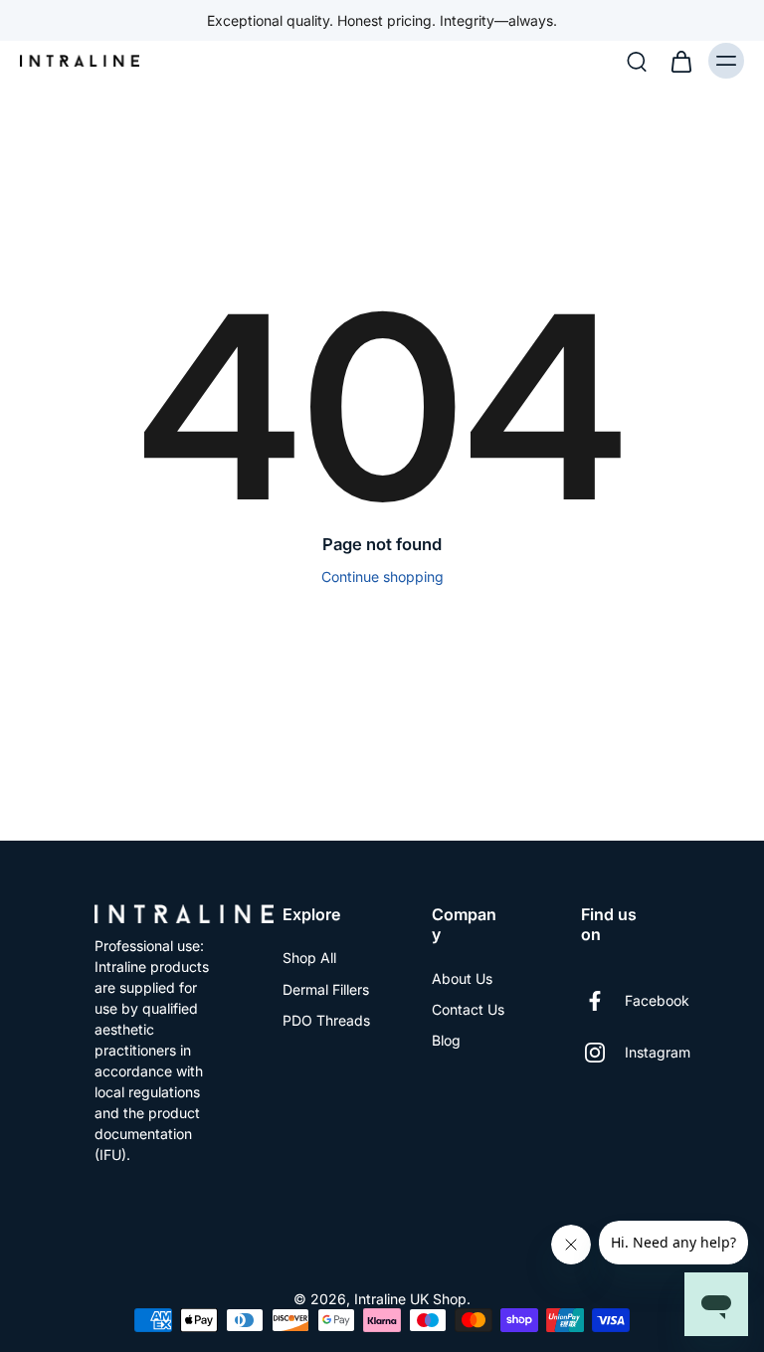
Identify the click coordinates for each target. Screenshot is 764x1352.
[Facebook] (603, 1001)
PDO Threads (326, 1020)
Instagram (657, 1052)
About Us (462, 978)
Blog (446, 1040)
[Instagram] (603, 1052)
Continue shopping (382, 576)
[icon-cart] (680, 61)
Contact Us (468, 1009)
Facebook (657, 1000)
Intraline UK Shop (410, 1298)
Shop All (309, 957)
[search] (637, 61)
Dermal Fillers (326, 989)
